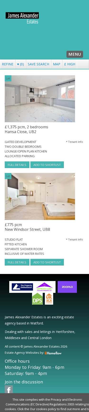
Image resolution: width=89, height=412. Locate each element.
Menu (74, 54)
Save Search (38, 64)
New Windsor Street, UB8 (27, 227)
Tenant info (74, 141)
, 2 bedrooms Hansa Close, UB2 (26, 129)
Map (56, 64)
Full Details (17, 165)
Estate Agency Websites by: (24, 352)
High (69, 64)
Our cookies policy (43, 409)
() (20, 64)
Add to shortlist (47, 165)
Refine (7, 64)
